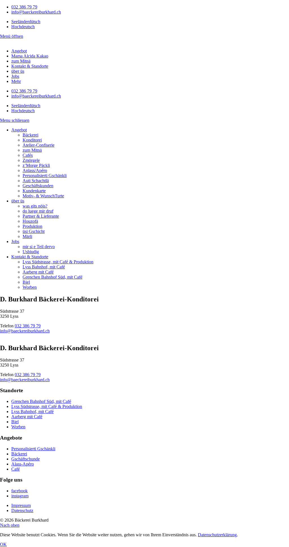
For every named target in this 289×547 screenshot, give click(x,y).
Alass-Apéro (22, 464)
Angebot (19, 50)
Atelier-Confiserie (38, 145)
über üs (17, 71)
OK (3, 544)
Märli (27, 236)
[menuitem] (25, 21)
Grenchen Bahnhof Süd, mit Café (52, 277)
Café (15, 469)
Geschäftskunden (38, 185)
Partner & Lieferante (41, 216)
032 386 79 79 (24, 7)
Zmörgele (31, 160)
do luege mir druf (38, 211)
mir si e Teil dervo (39, 246)
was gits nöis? (35, 206)
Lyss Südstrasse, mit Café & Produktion (58, 261)
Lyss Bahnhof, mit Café (44, 266)
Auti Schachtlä (36, 180)
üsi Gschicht (34, 231)
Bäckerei (30, 135)
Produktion (32, 226)
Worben (30, 287)
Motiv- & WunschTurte (43, 195)
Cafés (28, 155)
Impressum (21, 505)
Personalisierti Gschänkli (45, 175)
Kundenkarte (34, 190)
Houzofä (30, 221)
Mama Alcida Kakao (29, 56)
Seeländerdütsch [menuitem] (25, 21)
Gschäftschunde (25, 458)
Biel (26, 282)
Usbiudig (31, 251)
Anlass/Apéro (35, 170)
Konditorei (32, 140)
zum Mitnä (20, 61)
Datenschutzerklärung (217, 534)
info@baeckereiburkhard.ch (36, 12)
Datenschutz (22, 510)
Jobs (15, 76)
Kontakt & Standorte (29, 66)
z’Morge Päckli (36, 165)
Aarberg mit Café (38, 272)
